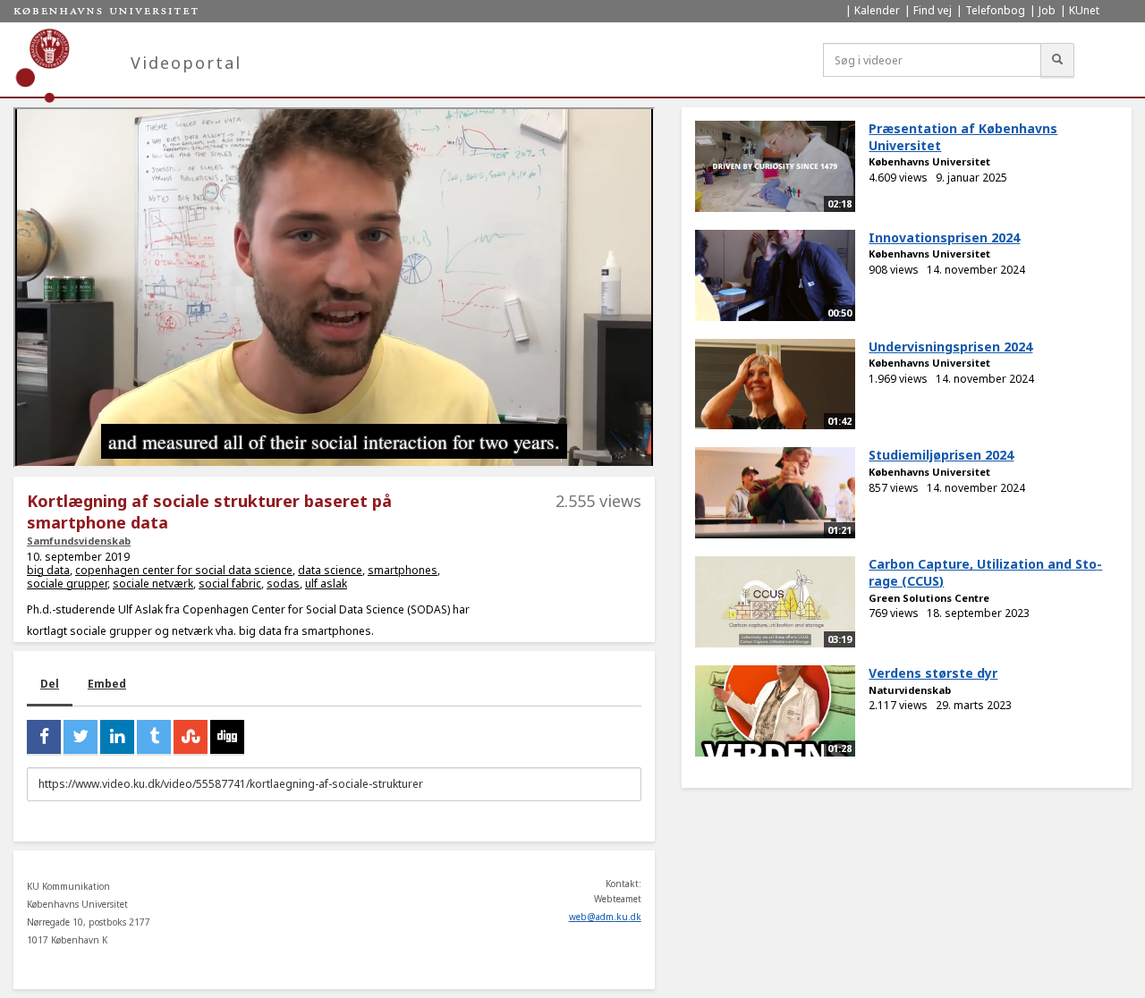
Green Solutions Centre (929, 598)
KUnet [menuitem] (1084, 10)
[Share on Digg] (227, 737)
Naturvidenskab (910, 690)
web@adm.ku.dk (605, 916)
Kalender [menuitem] (877, 10)
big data (48, 570)
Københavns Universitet (929, 161)
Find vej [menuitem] (932, 10)
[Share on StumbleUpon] (191, 737)
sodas (283, 583)
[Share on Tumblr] (154, 737)
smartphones (402, 570)
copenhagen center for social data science (184, 570)
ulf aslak (326, 583)
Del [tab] (49, 683)
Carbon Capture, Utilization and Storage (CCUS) (985, 572)
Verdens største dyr (933, 672)
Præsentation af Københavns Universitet (963, 137)
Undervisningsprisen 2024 (950, 346)
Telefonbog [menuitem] (995, 10)
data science (330, 570)
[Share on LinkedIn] (117, 737)
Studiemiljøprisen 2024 (941, 454)
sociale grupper (67, 583)
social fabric (230, 583)
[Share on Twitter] (81, 737)
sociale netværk (153, 583)
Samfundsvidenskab (79, 540)
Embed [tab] (107, 683)
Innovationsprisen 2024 (944, 237)
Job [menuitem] (1047, 10)
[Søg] (1057, 60)
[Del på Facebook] (44, 737)
